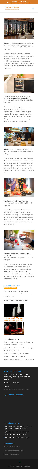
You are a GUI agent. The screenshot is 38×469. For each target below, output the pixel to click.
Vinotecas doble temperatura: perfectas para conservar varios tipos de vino (19, 44)
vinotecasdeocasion (13, 47)
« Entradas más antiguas (12, 285)
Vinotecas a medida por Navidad (16, 201)
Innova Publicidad (23, 466)
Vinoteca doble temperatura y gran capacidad (17, 254)
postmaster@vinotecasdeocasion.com (16, 389)
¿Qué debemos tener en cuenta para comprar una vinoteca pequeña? (18, 97)
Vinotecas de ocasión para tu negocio (18, 149)
